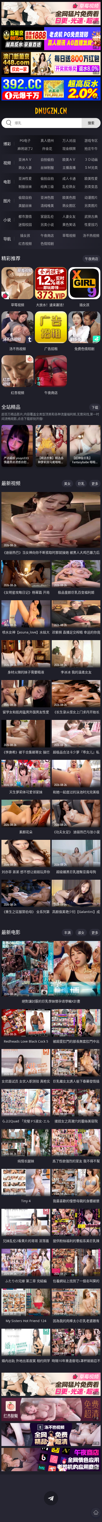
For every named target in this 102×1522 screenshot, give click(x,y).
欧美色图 (69, 197)
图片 (7, 200)
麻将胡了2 (25, 148)
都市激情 (25, 216)
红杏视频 (25, 243)
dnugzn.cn (51, 111)
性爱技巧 (91, 224)
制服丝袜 (25, 186)
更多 (95, 483)
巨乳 (81, 483)
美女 (67, 483)
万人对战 (69, 140)
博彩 (7, 144)
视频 (7, 162)
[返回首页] (96, 1512)
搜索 (91, 123)
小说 (7, 219)
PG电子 (25, 140)
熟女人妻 (25, 167)
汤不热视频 (91, 235)
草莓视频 (69, 235)
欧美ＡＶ (69, 159)
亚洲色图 (47, 197)
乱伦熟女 (69, 186)
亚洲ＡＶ (25, 159)
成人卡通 (69, 178)
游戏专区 (91, 140)
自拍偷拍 (47, 159)
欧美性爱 (91, 178)
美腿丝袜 (25, 205)
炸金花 (47, 148)
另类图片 (91, 205)
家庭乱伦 (47, 216)
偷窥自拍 (25, 197)
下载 (95, 407)
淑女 (81, 932)
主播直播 (69, 167)
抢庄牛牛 (91, 148)
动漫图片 (91, 197)
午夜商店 (47, 235)
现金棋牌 (69, 148)
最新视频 (10, 483)
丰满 (67, 932)
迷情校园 (25, 224)
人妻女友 (69, 216)
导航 (7, 238)
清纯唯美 (47, 205)
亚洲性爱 (25, 178)
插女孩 (25, 235)
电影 (7, 181)
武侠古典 (91, 216)
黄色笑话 (69, 224)
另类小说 (47, 224)
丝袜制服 (47, 167)
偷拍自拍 (47, 178)
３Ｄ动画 (91, 159)
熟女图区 (69, 205)
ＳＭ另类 (91, 167)
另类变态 (91, 186)
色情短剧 (47, 243)
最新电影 (10, 932)
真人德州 (47, 140)
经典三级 (47, 186)
